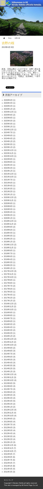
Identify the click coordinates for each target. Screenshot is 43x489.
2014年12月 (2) (10, 339)
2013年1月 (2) (9, 407)
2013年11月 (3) (10, 377)
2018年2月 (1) (9, 265)
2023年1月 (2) (9, 147)
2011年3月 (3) (9, 472)
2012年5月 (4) (9, 430)
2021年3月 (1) (9, 189)
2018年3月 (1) (9, 262)
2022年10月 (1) (10, 156)
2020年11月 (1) (10, 200)
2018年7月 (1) (9, 253)
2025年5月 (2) (9, 121)
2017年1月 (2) (9, 301)
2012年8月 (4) (9, 422)
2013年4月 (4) (9, 398)
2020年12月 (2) (10, 197)
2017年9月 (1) (9, 280)
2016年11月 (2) (10, 306)
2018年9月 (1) (9, 250)
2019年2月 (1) (9, 239)
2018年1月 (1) (9, 268)
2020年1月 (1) (9, 218)
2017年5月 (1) (9, 292)
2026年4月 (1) (9, 103)
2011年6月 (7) (9, 463)
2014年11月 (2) (10, 342)
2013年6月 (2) (9, 392)
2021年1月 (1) (9, 194)
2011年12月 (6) (10, 445)
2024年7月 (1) (9, 132)
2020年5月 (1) (9, 209)
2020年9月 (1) (9, 203)
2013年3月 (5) (9, 401)
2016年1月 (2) (9, 336)
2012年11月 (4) (10, 413)
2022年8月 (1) (9, 162)
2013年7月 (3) (9, 389)
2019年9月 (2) (9, 227)
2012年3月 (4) (9, 436)
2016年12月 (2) (10, 304)
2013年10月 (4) (10, 380)
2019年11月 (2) (10, 224)
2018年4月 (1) (9, 259)
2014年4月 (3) (9, 363)
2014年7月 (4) (9, 354)
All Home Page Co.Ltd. (30, 485)
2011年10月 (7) (10, 451)
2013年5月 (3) (9, 395)
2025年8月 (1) (9, 118)
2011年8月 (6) (9, 457)
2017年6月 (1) (9, 289)
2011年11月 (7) (10, 448)
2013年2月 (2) (9, 404)
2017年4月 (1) (9, 295)
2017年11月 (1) (10, 274)
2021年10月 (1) (10, 177)
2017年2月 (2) (9, 298)
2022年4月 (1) (9, 165)
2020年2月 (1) (9, 215)
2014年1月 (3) (9, 371)
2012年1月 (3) (9, 442)
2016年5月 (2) (9, 324)
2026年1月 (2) (9, 109)
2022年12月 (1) (10, 150)
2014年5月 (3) (9, 360)
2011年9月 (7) (9, 454)
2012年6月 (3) (9, 427)
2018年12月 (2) (10, 245)
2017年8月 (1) (9, 283)
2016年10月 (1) (10, 309)
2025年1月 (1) (9, 127)
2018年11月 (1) (10, 248)
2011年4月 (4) (9, 469)
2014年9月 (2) (9, 348)
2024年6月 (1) (9, 135)
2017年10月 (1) (10, 277)
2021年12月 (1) (10, 174)
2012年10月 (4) (10, 416)
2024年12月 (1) (10, 130)
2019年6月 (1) (9, 230)
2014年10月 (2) (10, 345)
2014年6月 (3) (9, 357)
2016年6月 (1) (9, 321)
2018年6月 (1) (9, 256)
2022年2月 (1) (9, 168)
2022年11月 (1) (10, 153)
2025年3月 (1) (9, 124)
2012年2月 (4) (9, 439)
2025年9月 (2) (9, 115)
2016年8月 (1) (9, 315)
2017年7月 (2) (9, 286)
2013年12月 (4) (10, 374)
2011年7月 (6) (9, 460)
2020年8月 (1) (9, 206)
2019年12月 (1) (10, 221)
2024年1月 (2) (9, 141)
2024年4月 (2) (9, 138)
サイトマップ (8, 480)
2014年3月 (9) (9, 365)
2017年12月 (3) (10, 271)
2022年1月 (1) (9, 171)
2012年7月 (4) (9, 424)
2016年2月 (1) (9, 333)
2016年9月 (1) (9, 312)
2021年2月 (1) (9, 191)
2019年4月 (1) (9, 233)
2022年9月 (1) (9, 159)
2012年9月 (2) (9, 419)
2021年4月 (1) (9, 186)
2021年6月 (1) (9, 183)
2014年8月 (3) (9, 351)
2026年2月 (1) (9, 106)
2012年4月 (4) (9, 433)
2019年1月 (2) (9, 242)
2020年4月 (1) (9, 212)
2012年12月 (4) (10, 410)
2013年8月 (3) (9, 386)
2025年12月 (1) (10, 112)
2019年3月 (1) (9, 236)
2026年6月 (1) (9, 100)
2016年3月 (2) (9, 330)
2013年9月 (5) (9, 383)
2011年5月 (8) (9, 466)
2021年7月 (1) (9, 180)
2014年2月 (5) (9, 368)
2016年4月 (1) (9, 327)
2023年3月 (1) (9, 144)
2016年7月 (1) (9, 318)
